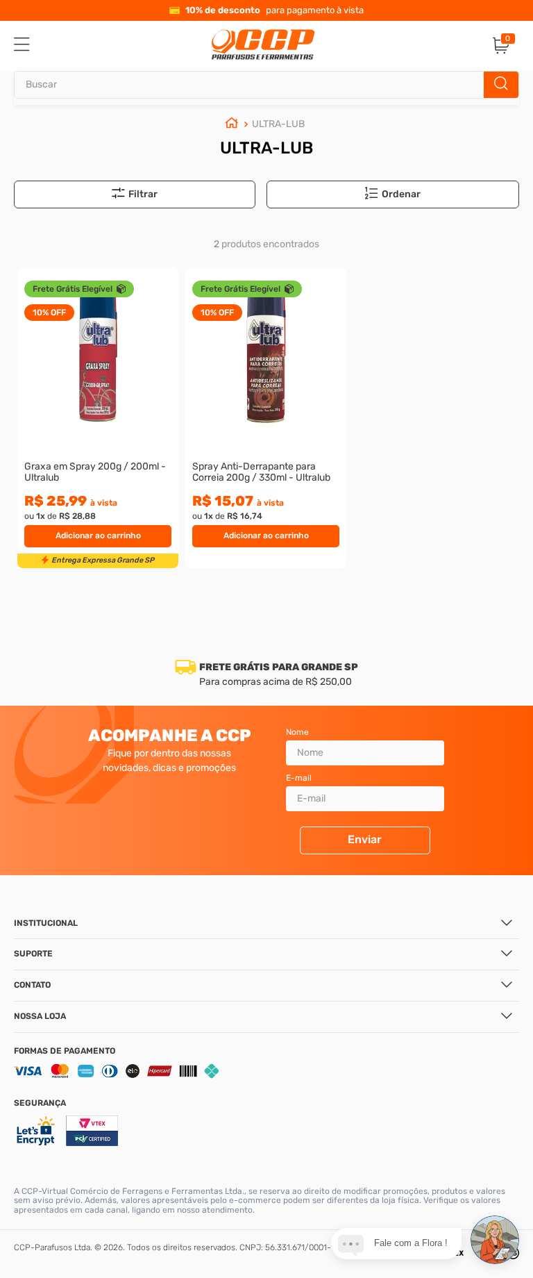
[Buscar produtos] (501, 85)
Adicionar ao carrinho (98, 535)
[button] (401, 194)
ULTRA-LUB (278, 124)
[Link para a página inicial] (232, 125)
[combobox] (266, 85)
